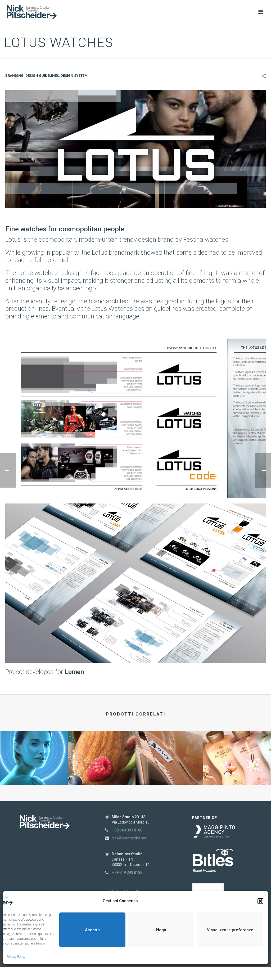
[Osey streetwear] (169, 751)
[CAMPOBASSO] (102, 751)
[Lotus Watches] (135, 148)
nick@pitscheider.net (129, 838)
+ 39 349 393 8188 (127, 830)
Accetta (92, 930)
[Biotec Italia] (34, 751)
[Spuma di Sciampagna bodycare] (237, 751)
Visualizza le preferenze (230, 930)
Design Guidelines (42, 76)
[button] (260, 901)
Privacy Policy (15, 957)
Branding (14, 76)
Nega (161, 930)
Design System (74, 76)
